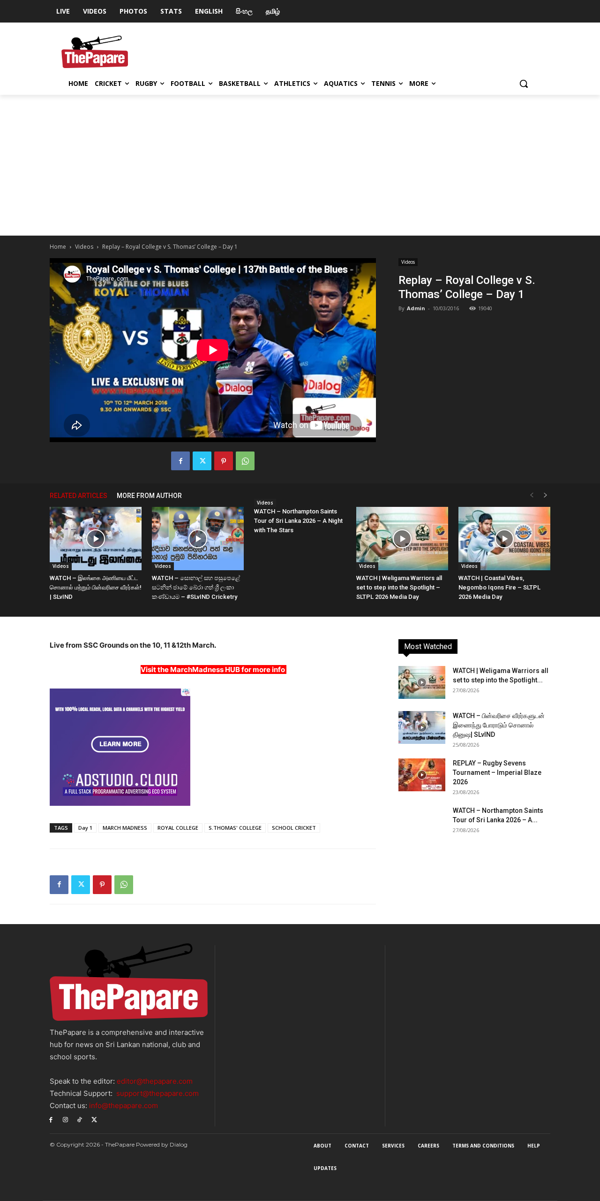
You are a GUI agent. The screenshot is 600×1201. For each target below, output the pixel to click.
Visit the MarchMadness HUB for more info (213, 669)
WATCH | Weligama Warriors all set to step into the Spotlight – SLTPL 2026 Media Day (399, 587)
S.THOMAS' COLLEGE (235, 827)
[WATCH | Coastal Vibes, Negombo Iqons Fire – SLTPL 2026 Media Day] (504, 538)
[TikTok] (80, 1119)
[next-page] (545, 495)
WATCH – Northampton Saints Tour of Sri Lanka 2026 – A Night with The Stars (298, 521)
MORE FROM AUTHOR (149, 495)
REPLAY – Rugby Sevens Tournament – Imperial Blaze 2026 (497, 772)
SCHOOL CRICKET (294, 827)
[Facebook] (180, 460)
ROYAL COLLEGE (178, 827)
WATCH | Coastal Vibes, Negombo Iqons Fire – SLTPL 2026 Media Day (499, 587)
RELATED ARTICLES (78, 495)
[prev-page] (531, 495)
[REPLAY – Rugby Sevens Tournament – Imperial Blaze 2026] (421, 774)
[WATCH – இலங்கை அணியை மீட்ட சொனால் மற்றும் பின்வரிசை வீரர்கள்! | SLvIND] (96, 538)
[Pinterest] (223, 460)
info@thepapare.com (123, 1105)
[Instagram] (65, 1119)
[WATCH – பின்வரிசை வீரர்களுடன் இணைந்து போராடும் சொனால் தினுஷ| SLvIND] (421, 727)
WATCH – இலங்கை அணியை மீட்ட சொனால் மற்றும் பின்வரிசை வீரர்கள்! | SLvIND (96, 587)
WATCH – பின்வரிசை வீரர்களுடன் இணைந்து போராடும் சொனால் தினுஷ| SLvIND (499, 725)
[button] (523, 83)
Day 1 (85, 827)
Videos (84, 247)
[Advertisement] (300, 165)
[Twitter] (202, 460)
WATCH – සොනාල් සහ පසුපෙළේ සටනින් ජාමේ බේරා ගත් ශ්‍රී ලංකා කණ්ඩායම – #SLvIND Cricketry (196, 587)
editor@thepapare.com (155, 1081)
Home (58, 247)
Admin (416, 308)
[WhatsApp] (245, 460)
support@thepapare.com (157, 1093)
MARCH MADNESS (125, 827)
